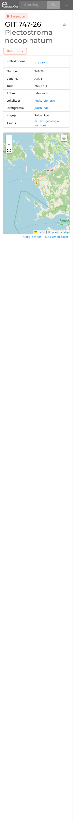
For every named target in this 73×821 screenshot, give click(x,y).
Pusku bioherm (44, 100)
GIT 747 (39, 63)
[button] (9, 138)
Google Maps (32, 237)
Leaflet (41, 232)
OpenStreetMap (59, 232)
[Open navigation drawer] (66, 5)
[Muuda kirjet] (64, 24)
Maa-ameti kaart (56, 237)
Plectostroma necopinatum (29, 36)
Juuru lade (41, 108)
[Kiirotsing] (53, 5)
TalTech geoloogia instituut (46, 123)
